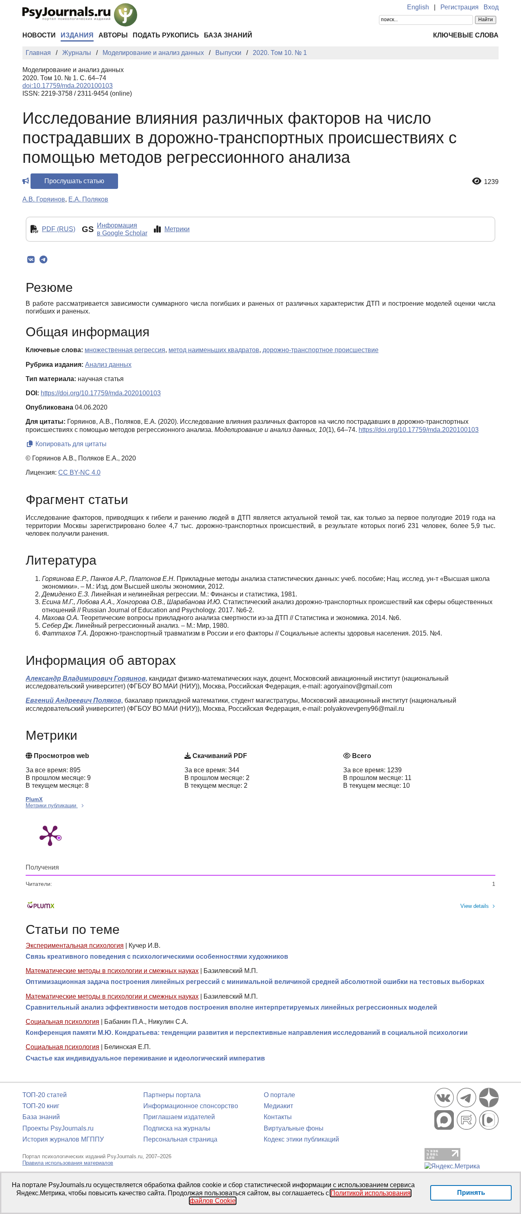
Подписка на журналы (176, 1128)
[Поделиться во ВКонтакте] (31, 259)
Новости (39, 35)
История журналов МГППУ (63, 1139)
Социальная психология (62, 1021)
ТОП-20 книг (40, 1105)
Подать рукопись (166, 35)
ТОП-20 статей (44, 1094)
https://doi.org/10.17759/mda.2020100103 (101, 393)
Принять (471, 1192)
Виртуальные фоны (294, 1128)
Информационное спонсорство (190, 1105)
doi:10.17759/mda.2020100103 (67, 85)
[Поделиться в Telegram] (43, 259)
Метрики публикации (52, 805)
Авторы (113, 35)
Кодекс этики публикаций (301, 1139)
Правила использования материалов (67, 1163)
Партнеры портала (172, 1094)
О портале (279, 1094)
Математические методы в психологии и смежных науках (112, 970)
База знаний (228, 35)
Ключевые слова (466, 35)
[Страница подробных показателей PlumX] (50, 835)
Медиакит (278, 1105)
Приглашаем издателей (179, 1116)
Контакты (278, 1116)
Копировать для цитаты (70, 443)
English (418, 7)
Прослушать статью (74, 180)
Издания (77, 35)
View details (474, 906)
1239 (491, 181)
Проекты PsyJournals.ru (58, 1128)
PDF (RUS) (58, 229)
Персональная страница (180, 1139)
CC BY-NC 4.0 (79, 472)
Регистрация (459, 7)
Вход (491, 7)
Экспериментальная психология (75, 945)
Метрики (177, 229)
